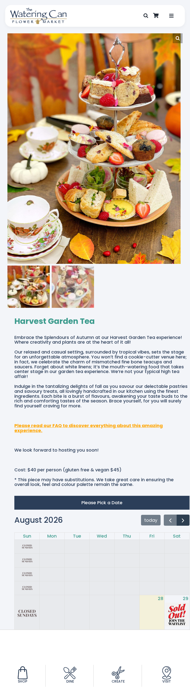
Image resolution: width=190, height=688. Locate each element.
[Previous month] (170, 520)
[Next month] (183, 520)
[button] (145, 16)
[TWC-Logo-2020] (38, 9)
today (150, 520)
